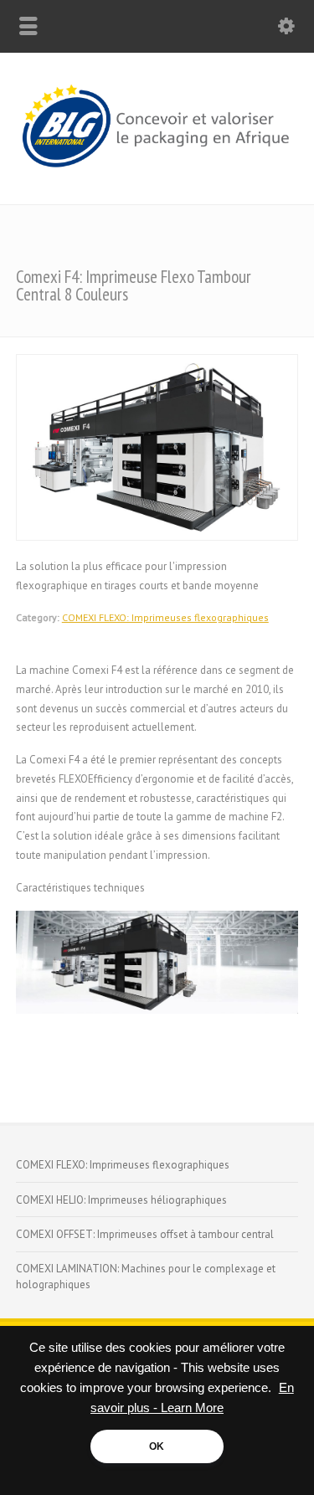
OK (156, 1446)
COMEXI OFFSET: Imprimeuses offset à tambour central (145, 1234)
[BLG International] (157, 169)
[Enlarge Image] (157, 364)
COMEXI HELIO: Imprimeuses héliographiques (121, 1200)
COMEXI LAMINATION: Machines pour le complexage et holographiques (145, 1276)
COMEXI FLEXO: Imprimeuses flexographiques (165, 617)
